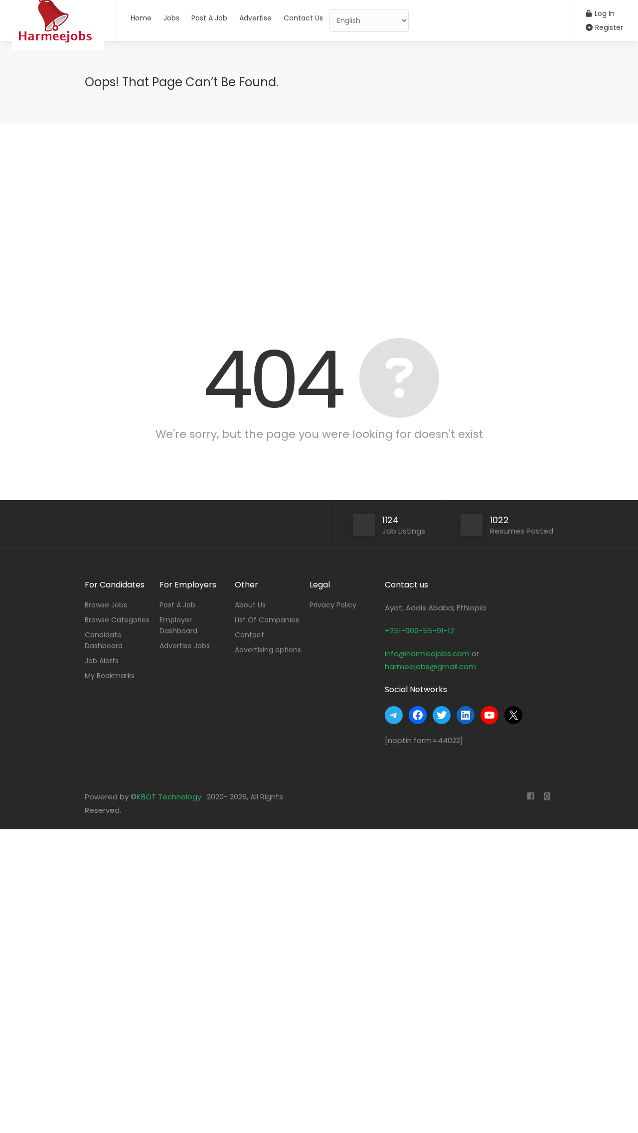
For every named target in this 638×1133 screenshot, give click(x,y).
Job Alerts (102, 661)
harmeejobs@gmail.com (430, 666)
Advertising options (268, 650)
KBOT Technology (170, 796)
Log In (604, 13)
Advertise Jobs (185, 646)
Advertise (255, 18)
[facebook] (530, 796)
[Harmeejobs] (58, 57)
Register (608, 27)
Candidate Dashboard (104, 640)
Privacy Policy (333, 605)
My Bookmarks (110, 676)
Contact (249, 635)
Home (141, 18)
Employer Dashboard (178, 625)
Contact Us (303, 18)
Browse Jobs (106, 605)
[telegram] (547, 796)
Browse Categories (117, 620)
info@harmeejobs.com (427, 653)
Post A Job (209, 18)
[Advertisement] (319, 218)
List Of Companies (267, 620)
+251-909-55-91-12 (419, 630)
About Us (250, 605)
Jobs (171, 18)
